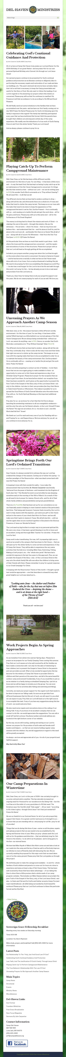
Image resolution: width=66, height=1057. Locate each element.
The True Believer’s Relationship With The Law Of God (25, 968)
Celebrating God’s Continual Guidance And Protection (25, 958)
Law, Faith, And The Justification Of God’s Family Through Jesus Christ (31, 961)
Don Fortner (10, 1003)
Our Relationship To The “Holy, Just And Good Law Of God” (27, 954)
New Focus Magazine (14, 1013)
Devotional (10, 984)
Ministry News (11, 990)
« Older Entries (11, 899)
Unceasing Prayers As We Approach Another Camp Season (27, 971)
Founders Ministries (13, 1006)
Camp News (28, 61)
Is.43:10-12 (17, 237)
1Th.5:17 (51, 344)
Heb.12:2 (33, 598)
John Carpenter (12, 61)
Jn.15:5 (8, 192)
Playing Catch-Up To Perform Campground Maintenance (26, 965)
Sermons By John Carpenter (16, 1016)
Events (8, 987)
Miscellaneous (11, 994)
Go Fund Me (18, 505)
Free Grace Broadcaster (15, 1010)
